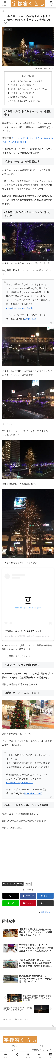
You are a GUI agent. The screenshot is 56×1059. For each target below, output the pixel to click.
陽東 (29, 884)
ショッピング (10, 884)
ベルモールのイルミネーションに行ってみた (29, 89)
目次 (24, 75)
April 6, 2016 (30, 319)
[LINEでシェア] (34, 828)
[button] (45, 903)
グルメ (14, 1046)
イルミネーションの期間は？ (22, 93)
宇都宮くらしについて (41, 1050)
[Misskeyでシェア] (47, 820)
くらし (14, 1050)
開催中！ (24, 142)
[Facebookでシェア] (9, 828)
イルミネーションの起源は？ (22, 85)
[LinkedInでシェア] (22, 835)
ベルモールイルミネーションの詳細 (25, 101)
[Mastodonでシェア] (22, 820)
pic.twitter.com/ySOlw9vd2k (19, 782)
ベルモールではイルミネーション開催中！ (28, 81)
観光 (21, 884)
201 (17, 142)
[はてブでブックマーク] (22, 828)
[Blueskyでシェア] (34, 820)
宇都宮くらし (25, 636)
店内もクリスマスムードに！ (22, 97)
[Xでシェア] (9, 820)
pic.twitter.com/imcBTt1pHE (19, 308)
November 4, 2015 (33, 793)
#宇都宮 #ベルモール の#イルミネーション (23, 631)
